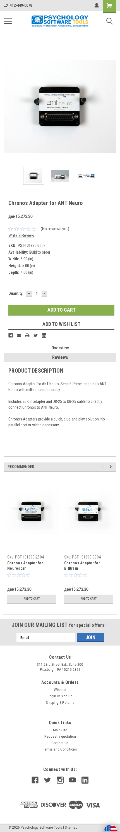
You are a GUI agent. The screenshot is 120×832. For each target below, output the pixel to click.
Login (52, 696)
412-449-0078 (21, 5)
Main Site (60, 730)
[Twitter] (35, 335)
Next (111, 106)
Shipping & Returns (60, 703)
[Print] (27, 335)
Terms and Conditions (60, 749)
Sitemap (71, 827)
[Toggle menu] (8, 21)
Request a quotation (60, 736)
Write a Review (21, 235)
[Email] (19, 335)
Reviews (60, 357)
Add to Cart (32, 598)
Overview (60, 347)
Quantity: (15, 293)
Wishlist (60, 690)
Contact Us (60, 743)
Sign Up (66, 696)
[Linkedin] (44, 335)
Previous (8, 106)
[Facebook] (10, 335)
